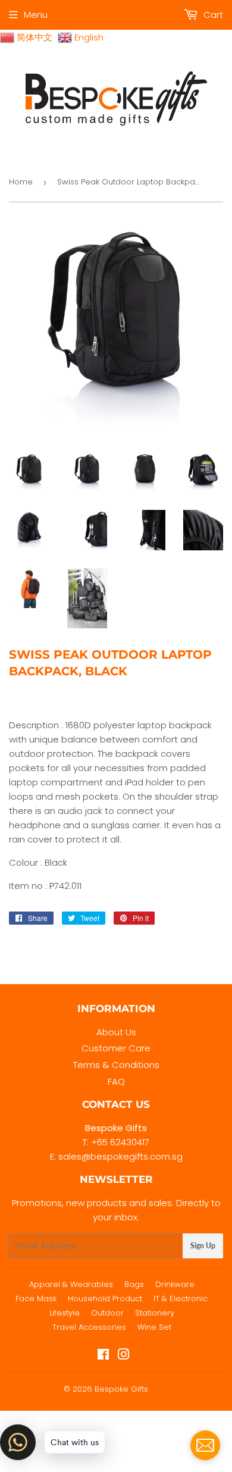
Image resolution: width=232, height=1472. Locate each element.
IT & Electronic (180, 1298)
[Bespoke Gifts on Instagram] (124, 1355)
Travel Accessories (89, 1327)
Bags (134, 1284)
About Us (116, 1032)
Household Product (105, 1298)
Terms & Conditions (116, 1064)
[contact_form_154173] (205, 1445)
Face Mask (36, 1298)
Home (21, 181)
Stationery (154, 1312)
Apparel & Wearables (71, 1284)
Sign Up (202, 1245)
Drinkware (175, 1284)
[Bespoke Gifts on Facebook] (103, 1355)
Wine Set (154, 1327)
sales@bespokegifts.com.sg (120, 1156)
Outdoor (107, 1312)
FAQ (116, 1081)
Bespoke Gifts (121, 1389)
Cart (212, 14)
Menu (36, 14)
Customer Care (116, 1048)
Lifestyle (64, 1312)
